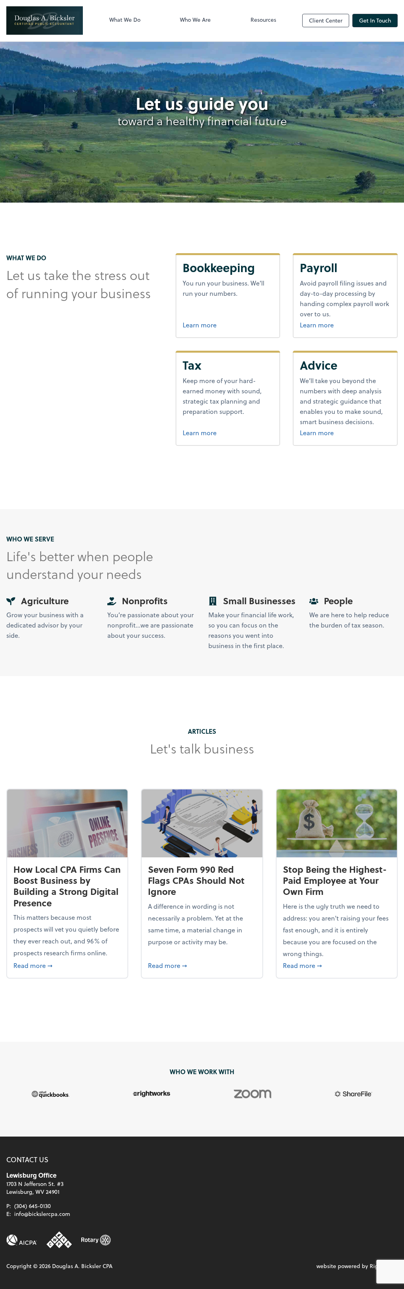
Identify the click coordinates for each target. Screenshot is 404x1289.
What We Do (124, 19)
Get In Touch (375, 20)
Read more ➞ (67, 965)
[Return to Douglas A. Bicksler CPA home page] (44, 20)
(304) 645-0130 (32, 1206)
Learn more (228, 324)
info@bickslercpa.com (42, 1214)
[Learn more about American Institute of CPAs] (21, 1240)
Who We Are (195, 19)
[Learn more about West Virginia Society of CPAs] (59, 1240)
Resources (263, 19)
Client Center (325, 20)
